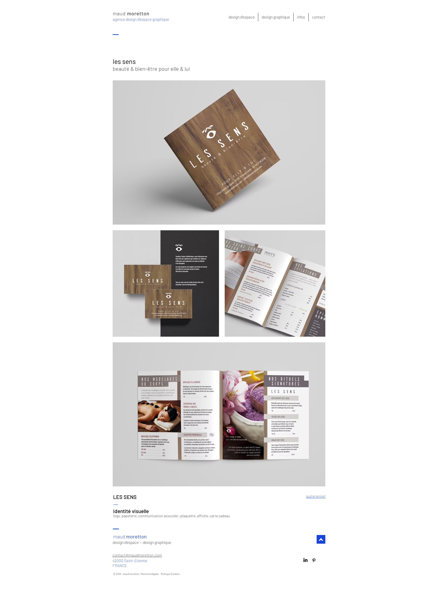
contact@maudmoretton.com (137, 555)
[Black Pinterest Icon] (313, 560)
